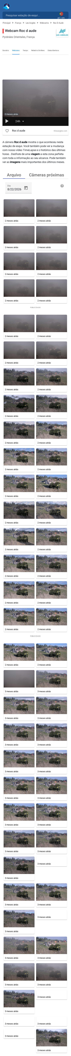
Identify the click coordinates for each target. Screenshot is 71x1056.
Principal (7, 23)
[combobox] (31, 15)
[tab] (14, 175)
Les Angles (31, 23)
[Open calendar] (26, 188)
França (18, 23)
